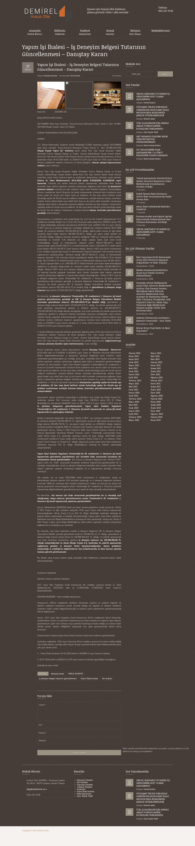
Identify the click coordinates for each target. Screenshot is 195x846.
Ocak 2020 (133, 408)
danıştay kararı (57, 674)
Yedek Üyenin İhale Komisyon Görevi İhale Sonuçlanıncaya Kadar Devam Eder (153, 196)
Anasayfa (81, 789)
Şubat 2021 (156, 387)
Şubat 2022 (156, 368)
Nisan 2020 (156, 402)
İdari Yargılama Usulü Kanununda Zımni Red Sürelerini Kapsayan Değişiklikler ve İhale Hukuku (153, 260)
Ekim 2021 (155, 374)
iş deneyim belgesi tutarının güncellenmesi (58, 678)
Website (42, 740)
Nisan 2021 (156, 383)
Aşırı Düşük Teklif (151, 132)
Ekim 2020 (155, 393)
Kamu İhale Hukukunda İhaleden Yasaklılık (153, 208)
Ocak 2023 (133, 362)
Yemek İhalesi (149, 103)
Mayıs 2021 (134, 383)
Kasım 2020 (134, 393)
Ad (41, 725)
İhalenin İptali (149, 119)
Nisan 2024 (134, 356)
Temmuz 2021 (135, 380)
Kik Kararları (82, 782)
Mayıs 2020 (134, 402)
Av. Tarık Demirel (73, 76)
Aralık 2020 (156, 390)
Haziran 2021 (156, 380)
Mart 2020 (133, 405)
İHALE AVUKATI (75, 674)
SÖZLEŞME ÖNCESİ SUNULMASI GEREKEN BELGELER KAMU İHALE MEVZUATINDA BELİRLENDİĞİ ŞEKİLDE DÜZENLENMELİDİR (152, 111)
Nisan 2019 (156, 420)
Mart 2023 (155, 359)
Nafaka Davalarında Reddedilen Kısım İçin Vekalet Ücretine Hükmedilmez (152, 273)
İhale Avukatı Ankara (152, 145)
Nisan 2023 (134, 359)
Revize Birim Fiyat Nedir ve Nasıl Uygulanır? (153, 329)
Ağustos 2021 (157, 377)
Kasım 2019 (134, 411)
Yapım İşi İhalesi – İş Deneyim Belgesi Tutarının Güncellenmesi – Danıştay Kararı (78, 67)
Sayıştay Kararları (85, 785)
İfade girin (136, 74)
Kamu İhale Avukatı (89, 678)
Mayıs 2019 (134, 420)
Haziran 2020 (156, 399)
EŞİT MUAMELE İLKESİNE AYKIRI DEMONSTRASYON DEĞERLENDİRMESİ (152, 139)
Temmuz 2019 (135, 417)
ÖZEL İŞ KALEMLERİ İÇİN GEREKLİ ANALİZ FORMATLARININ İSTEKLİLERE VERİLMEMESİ (152, 126)
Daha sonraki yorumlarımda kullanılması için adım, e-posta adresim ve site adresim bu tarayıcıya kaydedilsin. (156, 750)
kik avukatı (107, 678)
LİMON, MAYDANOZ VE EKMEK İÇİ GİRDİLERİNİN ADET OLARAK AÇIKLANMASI (153, 96)
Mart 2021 (133, 387)
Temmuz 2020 (135, 399)
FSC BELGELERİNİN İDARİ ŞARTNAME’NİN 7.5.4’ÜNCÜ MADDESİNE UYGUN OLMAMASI (152, 152)
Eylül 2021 (133, 377)
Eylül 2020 (133, 396)
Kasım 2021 (134, 374)
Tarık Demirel (38, 831)
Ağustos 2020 (157, 396)
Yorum (42, 705)
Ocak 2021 (133, 390)
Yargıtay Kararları (84, 787)
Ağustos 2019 (157, 414)
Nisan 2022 (156, 365)
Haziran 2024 (134, 353)
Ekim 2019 (155, 411)
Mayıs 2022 (134, 365)
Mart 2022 (133, 368)
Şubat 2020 (156, 405)
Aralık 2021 (156, 371)
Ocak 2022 (133, 371)
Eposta (42, 733)
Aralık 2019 (156, 408)
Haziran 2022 (156, 362)
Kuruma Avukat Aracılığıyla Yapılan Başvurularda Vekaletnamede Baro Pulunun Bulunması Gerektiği (154, 219)
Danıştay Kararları (50, 76)
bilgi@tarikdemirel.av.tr (37, 789)
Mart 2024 (155, 356)
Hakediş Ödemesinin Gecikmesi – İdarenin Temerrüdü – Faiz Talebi (153, 319)
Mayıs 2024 (156, 353)
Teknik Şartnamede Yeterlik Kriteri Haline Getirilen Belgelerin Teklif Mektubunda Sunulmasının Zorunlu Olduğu (154, 182)
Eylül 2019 (133, 414)
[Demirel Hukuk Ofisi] (48, 14)
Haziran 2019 (156, 417)
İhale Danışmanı (84, 794)
